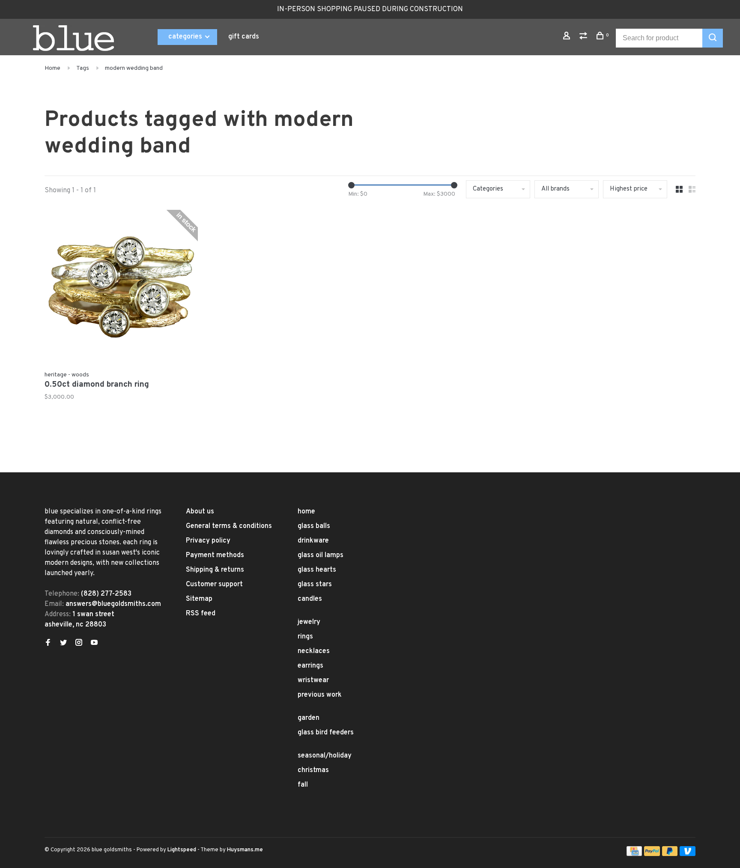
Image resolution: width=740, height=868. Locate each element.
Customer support (214, 584)
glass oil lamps (320, 555)
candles (310, 599)
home (306, 511)
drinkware (313, 541)
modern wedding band (134, 68)
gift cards (243, 37)
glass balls (314, 526)
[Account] (568, 37)
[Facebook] (48, 643)
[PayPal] (652, 854)
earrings (310, 666)
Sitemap (199, 599)
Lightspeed (181, 850)
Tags (82, 68)
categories (186, 37)
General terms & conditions (229, 526)
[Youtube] (94, 643)
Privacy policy (208, 541)
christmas (313, 770)
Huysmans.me (245, 850)
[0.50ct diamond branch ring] (121, 288)
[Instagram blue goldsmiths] (78, 643)
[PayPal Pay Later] (670, 854)
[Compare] (584, 37)
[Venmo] (687, 854)
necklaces (314, 651)
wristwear (313, 680)
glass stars (315, 584)
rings (305, 636)
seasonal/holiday (325, 756)
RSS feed (200, 613)
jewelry (309, 622)
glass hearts (317, 570)
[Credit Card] (634, 854)
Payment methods (215, 555)
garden (308, 718)
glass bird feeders (326, 732)
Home (52, 68)
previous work (320, 695)
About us (200, 511)
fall (303, 785)
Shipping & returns (215, 570)
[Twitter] (63, 643)
